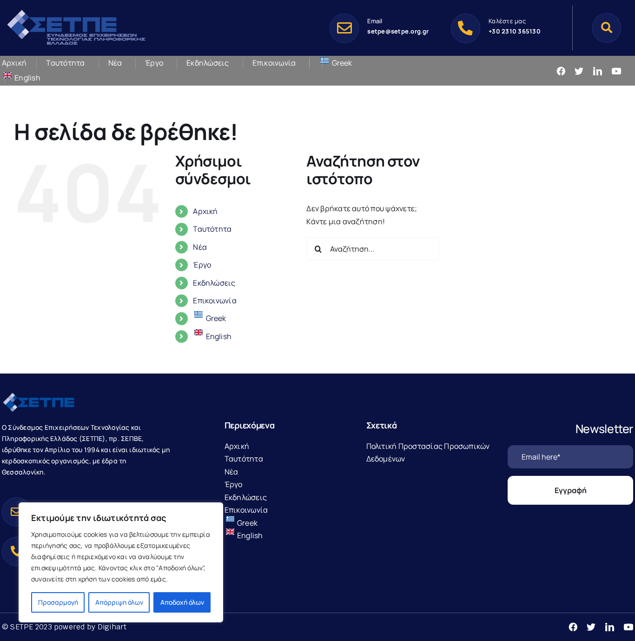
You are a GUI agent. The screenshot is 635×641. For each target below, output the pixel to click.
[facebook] (560, 71)
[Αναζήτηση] (606, 27)
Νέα (200, 247)
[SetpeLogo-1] (76, 11)
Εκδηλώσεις (214, 283)
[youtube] (616, 71)
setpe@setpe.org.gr (398, 31)
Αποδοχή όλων (182, 602)
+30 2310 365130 (515, 31)
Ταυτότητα (212, 229)
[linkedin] (597, 71)
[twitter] (579, 71)
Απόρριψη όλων (119, 602)
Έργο (202, 265)
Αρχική (205, 211)
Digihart (112, 627)
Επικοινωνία (215, 300)
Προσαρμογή (58, 602)
